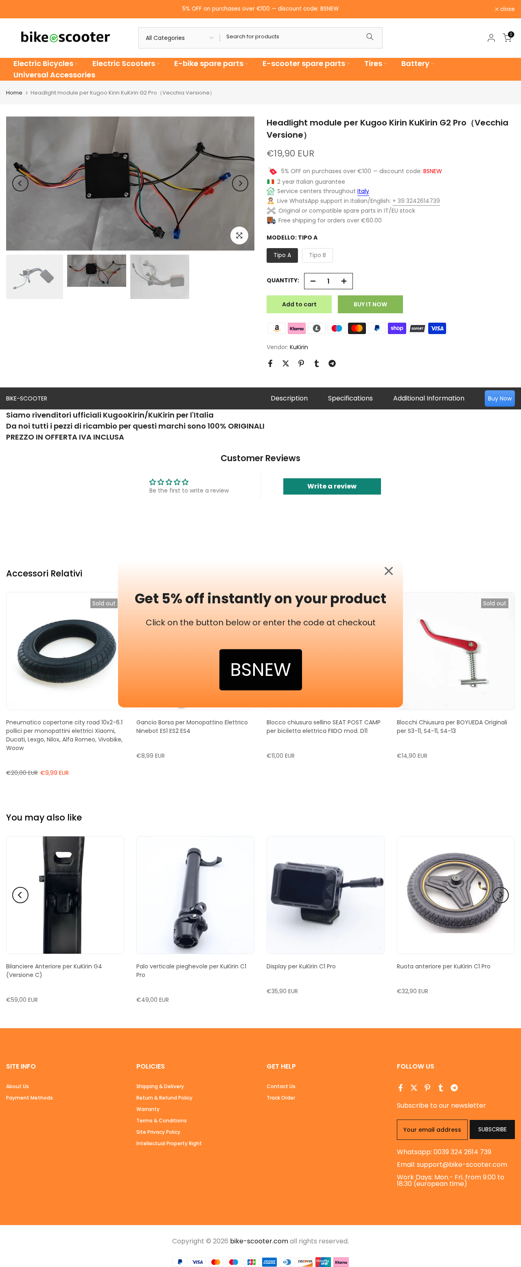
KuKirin (299, 347)
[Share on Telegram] (332, 363)
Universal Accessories (54, 75)
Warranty (148, 1109)
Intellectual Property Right (169, 1143)
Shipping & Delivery (160, 1086)
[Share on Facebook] (270, 363)
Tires (373, 63)
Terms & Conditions (161, 1120)
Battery (415, 63)
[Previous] (20, 183)
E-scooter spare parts (304, 63)
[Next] (240, 183)
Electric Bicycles (43, 63)
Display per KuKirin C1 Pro (301, 966)
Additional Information (428, 398)
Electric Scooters (123, 63)
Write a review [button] (332, 486)
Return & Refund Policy (164, 1097)
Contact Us (281, 1086)
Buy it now (370, 304)
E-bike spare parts (208, 63)
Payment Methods (29, 1097)
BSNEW (260, 670)
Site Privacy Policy (158, 1131)
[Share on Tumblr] (316, 363)
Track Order (281, 1097)
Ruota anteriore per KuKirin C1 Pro (443, 966)
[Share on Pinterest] (301, 363)
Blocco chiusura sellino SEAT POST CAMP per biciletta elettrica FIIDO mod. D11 (324, 726)
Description (289, 398)
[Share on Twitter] (285, 363)
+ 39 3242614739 (416, 201)
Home (14, 93)
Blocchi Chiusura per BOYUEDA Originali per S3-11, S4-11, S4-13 (452, 726)
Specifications (350, 398)
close (18, 9)
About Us (17, 1086)
